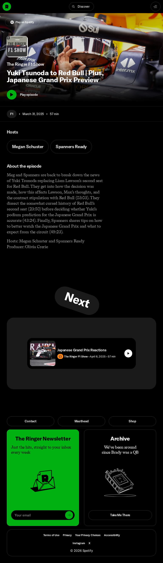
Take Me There (120, 515)
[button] (81, 6)
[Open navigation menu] (155, 6)
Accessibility (112, 535)
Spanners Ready (71, 146)
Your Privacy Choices (88, 535)
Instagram (79, 543)
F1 (11, 114)
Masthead (81, 421)
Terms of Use (51, 535)
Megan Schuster (27, 146)
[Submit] (69, 515)
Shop (132, 421)
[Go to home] (7, 6)
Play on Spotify (24, 22)
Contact (30, 421)
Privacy (67, 535)
